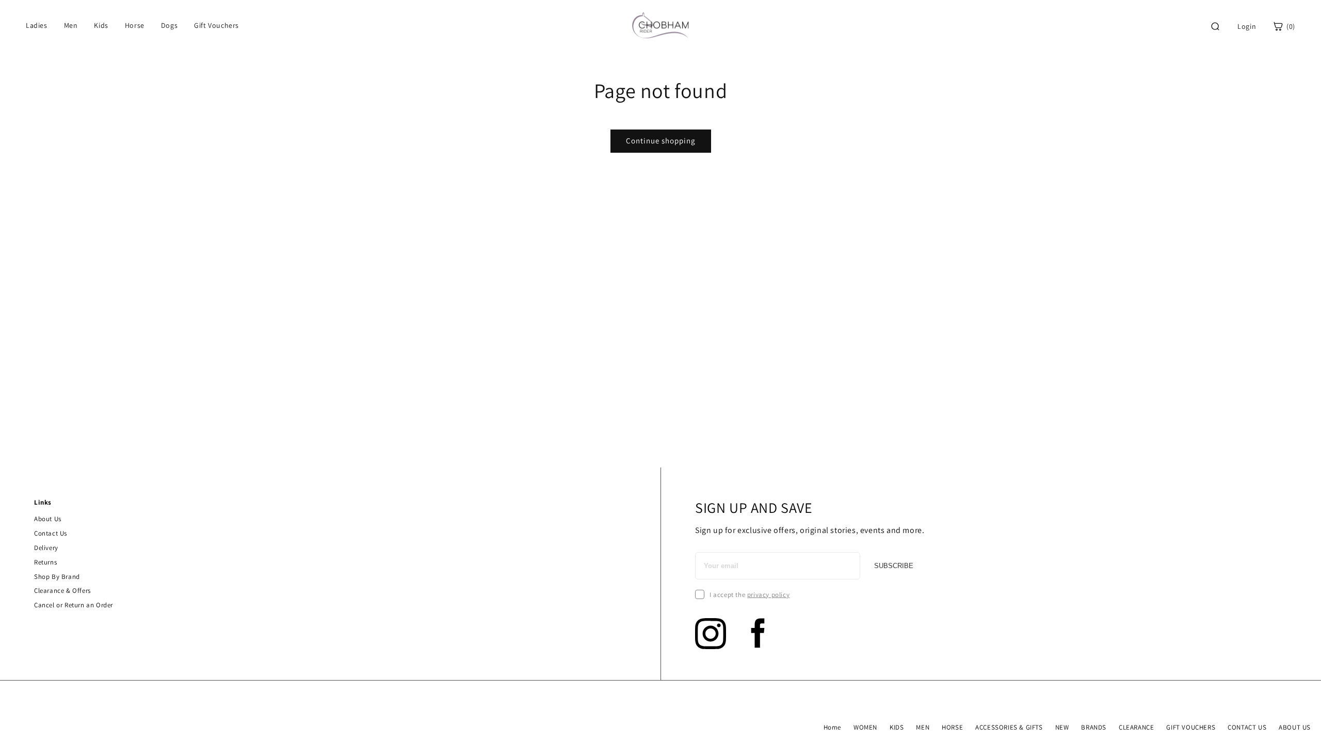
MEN (922, 727)
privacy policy (768, 594)
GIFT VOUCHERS (1190, 727)
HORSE (952, 727)
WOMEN (865, 727)
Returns (45, 562)
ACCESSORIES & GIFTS (1008, 727)
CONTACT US (1247, 727)
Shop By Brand (57, 576)
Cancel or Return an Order (73, 605)
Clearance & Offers (62, 590)
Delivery (46, 547)
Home (832, 727)
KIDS (897, 727)
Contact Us (50, 533)
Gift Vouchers (216, 25)
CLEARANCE (1136, 727)
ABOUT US (1295, 727)
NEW (1062, 727)
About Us (47, 518)
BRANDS (1093, 727)
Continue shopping (661, 141)
